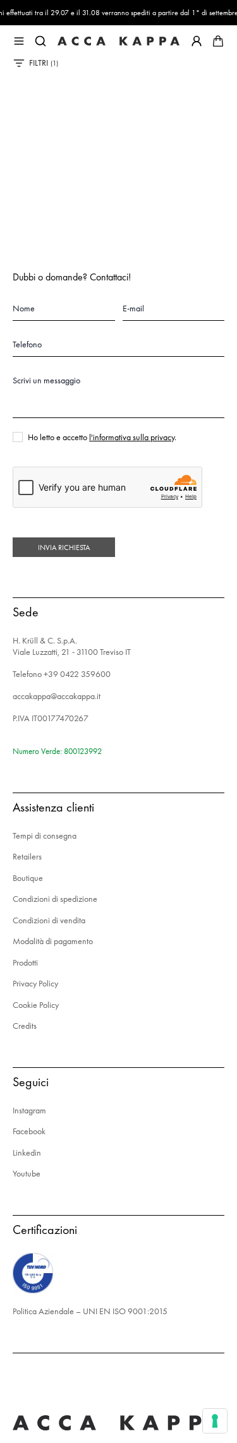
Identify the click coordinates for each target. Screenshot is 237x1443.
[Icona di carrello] (218, 41)
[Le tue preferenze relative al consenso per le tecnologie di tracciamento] (215, 1421)
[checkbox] (18, 437)
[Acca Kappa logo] (118, 41)
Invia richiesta (64, 547)
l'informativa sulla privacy (131, 437)
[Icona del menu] (19, 41)
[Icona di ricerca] (40, 41)
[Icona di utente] (196, 41)
